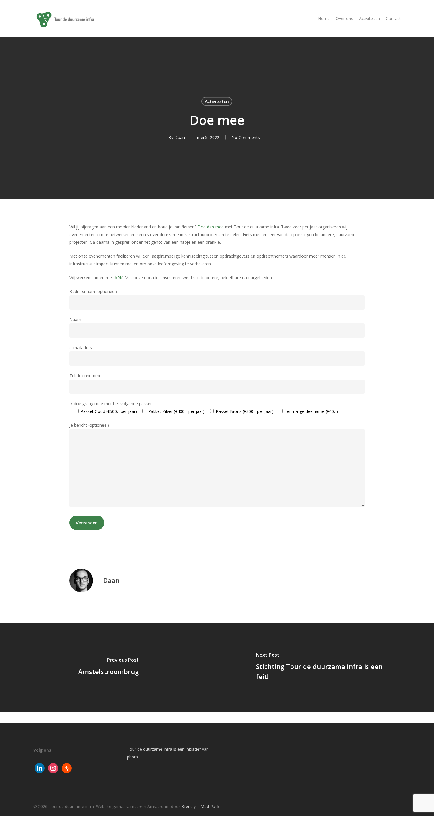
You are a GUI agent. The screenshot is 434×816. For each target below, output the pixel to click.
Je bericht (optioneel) (89, 425)
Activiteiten (217, 101)
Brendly (188, 806)
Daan (179, 137)
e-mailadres (80, 347)
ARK (119, 277)
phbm (132, 757)
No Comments (245, 137)
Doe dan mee (211, 227)
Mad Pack (209, 806)
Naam (75, 319)
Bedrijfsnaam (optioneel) (93, 291)
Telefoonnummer (86, 375)
